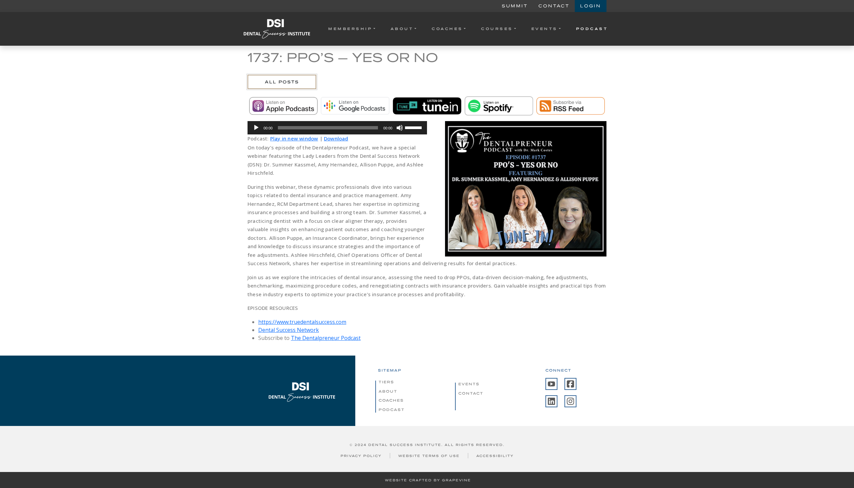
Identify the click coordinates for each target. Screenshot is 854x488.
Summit (515, 6)
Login (590, 6)
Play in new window (294, 138)
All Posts (282, 82)
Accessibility (495, 455)
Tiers (386, 382)
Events (544, 28)
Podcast (592, 28)
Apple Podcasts (283, 106)
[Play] (256, 127)
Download (336, 138)
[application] (337, 127)
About (402, 28)
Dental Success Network (288, 330)
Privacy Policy (361, 455)
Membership (350, 28)
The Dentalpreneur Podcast (326, 338)
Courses (497, 28)
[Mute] (399, 127)
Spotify (499, 106)
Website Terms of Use (429, 455)
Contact (553, 6)
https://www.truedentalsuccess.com (302, 322)
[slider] (414, 127)
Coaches (447, 28)
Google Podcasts (355, 106)
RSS (570, 106)
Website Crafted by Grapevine (428, 480)
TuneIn (427, 106)
